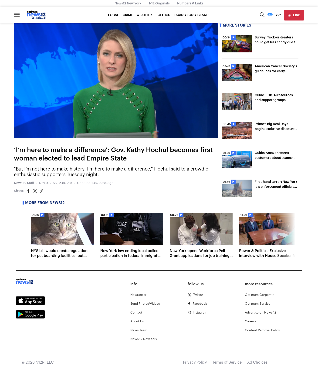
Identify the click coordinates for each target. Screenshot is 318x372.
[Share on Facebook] (28, 191)
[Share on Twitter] (35, 191)
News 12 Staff (24, 183)
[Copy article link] (41, 191)
